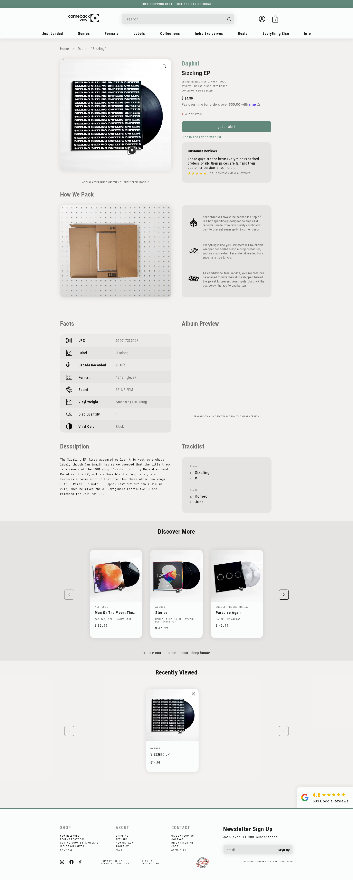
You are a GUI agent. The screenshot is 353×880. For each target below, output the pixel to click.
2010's (121, 365)
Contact (177, 839)
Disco (207, 86)
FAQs (119, 850)
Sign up (284, 849)
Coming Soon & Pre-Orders (79, 843)
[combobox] (174, 19)
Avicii (160, 606)
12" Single (123, 377)
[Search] (229, 19)
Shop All (66, 850)
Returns (122, 839)
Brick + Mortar (182, 843)
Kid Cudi (101, 606)
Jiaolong (122, 353)
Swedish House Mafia (232, 606)
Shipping (122, 836)
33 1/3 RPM (124, 389)
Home (64, 48)
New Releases (70, 836)
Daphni (190, 63)
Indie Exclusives (72, 846)
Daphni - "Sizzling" (92, 48)
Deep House (220, 86)
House (198, 86)
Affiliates (178, 850)
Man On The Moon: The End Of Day (114, 612)
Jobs (175, 846)
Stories (161, 612)
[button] (275, 19)
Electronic (202, 82)
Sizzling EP (160, 754)
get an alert (226, 126)
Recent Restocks (72, 839)
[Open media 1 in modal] (164, 66)
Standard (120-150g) (131, 402)
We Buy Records (182, 836)
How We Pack (124, 843)
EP (134, 377)
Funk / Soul (218, 82)
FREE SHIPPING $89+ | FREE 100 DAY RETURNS (176, 4)
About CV (122, 846)
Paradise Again (229, 612)
